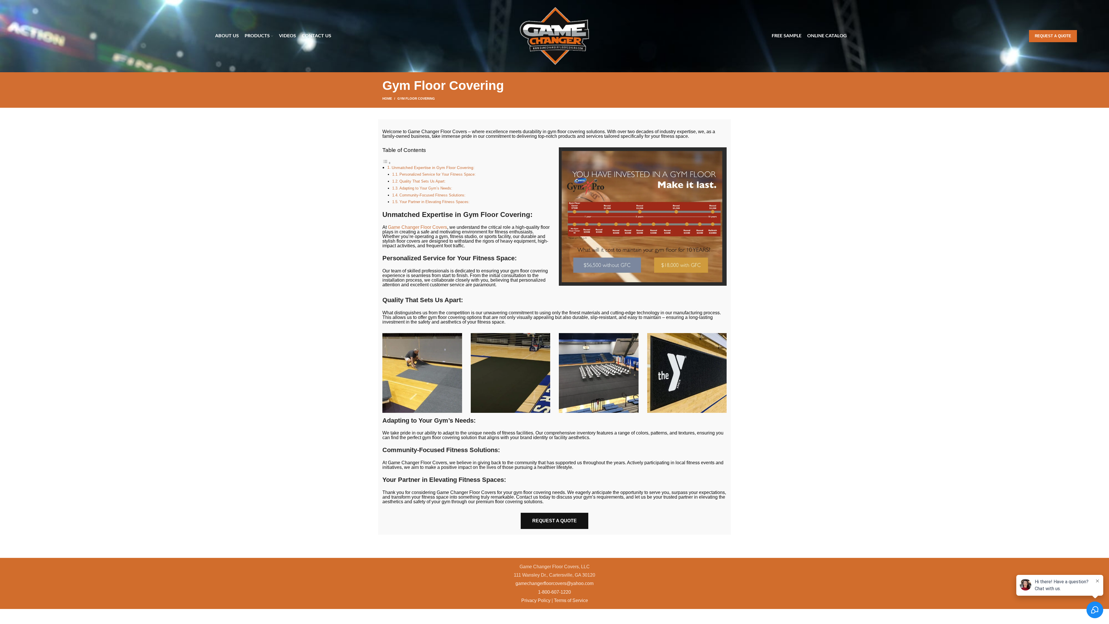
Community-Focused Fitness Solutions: (432, 195)
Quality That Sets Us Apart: (422, 181)
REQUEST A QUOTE (554, 520)
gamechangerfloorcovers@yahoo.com (554, 583)
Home (387, 98)
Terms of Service (571, 600)
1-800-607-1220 (554, 592)
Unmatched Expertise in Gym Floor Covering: (433, 167)
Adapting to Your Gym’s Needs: (425, 188)
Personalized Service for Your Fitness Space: (437, 174)
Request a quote (1053, 36)
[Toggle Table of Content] (386, 162)
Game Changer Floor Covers (417, 227)
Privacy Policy (535, 600)
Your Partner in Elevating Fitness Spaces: (434, 202)
